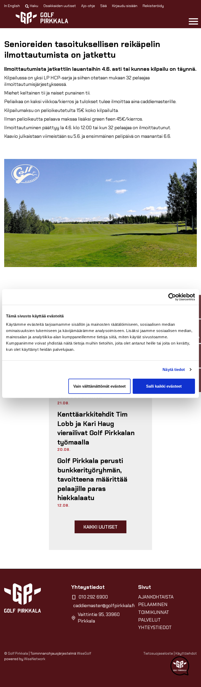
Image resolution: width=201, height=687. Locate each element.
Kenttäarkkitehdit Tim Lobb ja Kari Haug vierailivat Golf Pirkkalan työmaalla (96, 428)
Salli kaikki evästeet (164, 386)
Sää (103, 5)
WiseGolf (84, 653)
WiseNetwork (34, 659)
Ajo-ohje (88, 5)
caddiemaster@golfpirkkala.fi (101, 605)
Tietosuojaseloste (158, 653)
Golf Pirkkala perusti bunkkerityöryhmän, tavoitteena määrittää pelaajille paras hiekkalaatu (92, 479)
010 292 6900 (93, 597)
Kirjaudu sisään (124, 5)
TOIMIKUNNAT (153, 612)
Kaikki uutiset (100, 527)
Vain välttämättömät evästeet (99, 386)
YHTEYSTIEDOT (155, 627)
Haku (34, 5)
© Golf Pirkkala (16, 653)
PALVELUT (149, 620)
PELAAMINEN (153, 604)
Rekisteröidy (153, 5)
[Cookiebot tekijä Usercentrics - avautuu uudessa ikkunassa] (172, 297)
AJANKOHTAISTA (156, 597)
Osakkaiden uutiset (59, 5)
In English (12, 5)
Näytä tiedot (174, 369)
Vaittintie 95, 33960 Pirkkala (99, 617)
